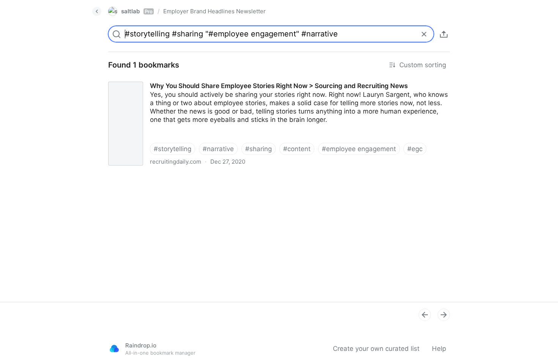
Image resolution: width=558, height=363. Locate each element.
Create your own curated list (376, 348)
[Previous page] (425, 315)
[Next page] (444, 315)
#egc (414, 149)
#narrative (218, 149)
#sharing (258, 149)
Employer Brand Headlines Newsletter (214, 11)
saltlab (137, 11)
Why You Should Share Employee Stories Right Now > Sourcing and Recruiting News (230, 79)
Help (439, 348)
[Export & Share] (444, 34)
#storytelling (172, 149)
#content (297, 149)
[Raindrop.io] (114, 348)
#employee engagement (359, 149)
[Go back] (96, 11)
